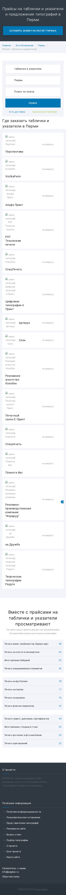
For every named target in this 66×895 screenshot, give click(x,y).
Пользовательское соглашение (23, 817)
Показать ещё (33, 596)
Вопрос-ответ (14, 834)
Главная (6, 45)
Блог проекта (14, 851)
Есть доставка (17, 112)
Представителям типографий (23, 823)
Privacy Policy (41, 889)
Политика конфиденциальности (24, 812)
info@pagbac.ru (10, 872)
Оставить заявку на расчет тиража (33, 30)
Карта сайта (13, 857)
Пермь (41, 45)
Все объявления (24, 45)
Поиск (33, 103)
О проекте (12, 846)
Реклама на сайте (16, 828)
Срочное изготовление (45, 112)
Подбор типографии (17, 840)
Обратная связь (11, 876)
